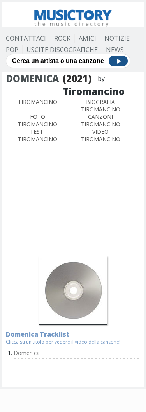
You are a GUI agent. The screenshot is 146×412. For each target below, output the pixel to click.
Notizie (117, 38)
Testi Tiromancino (37, 135)
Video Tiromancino (100, 135)
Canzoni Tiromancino (100, 120)
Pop (12, 49)
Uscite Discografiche (62, 49)
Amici (87, 38)
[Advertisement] (73, 200)
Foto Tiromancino (37, 120)
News (115, 49)
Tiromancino (37, 102)
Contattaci (26, 38)
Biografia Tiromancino (100, 105)
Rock (62, 38)
